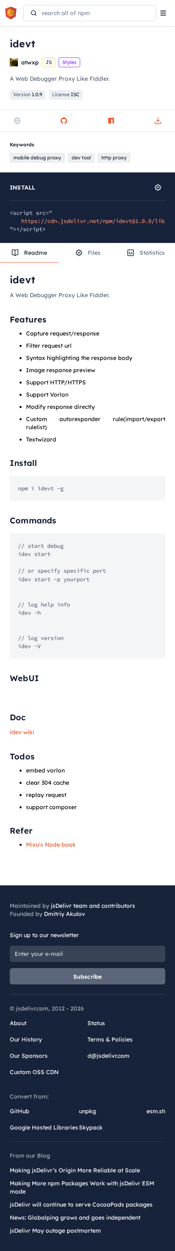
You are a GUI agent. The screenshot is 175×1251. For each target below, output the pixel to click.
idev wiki (22, 732)
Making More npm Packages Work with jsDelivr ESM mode (82, 1187)
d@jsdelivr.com (108, 1055)
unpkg (87, 1111)
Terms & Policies (110, 1039)
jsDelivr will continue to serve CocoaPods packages (81, 1204)
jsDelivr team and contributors (93, 905)
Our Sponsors (29, 1055)
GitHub (19, 1111)
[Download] (158, 120)
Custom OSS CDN (34, 1072)
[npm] (111, 120)
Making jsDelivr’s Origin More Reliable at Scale (75, 1170)
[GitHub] (64, 120)
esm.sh (156, 1111)
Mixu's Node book (51, 844)
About (18, 1023)
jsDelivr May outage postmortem (55, 1230)
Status (96, 1023)
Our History (26, 1039)
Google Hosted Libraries (44, 1127)
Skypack (91, 1127)
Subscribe (87, 976)
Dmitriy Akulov (64, 914)
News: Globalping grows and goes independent (75, 1217)
